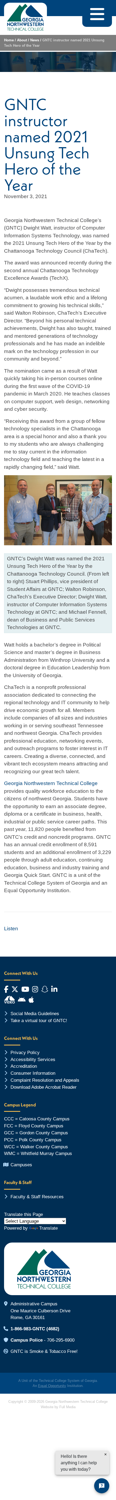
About (22, 40)
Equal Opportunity (52, 1386)
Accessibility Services (33, 1059)
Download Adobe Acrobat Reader (44, 1087)
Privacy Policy (25, 1052)
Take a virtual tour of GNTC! (39, 1020)
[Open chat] (101, 1485)
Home (9, 40)
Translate (48, 1228)
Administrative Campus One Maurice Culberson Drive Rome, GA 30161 (40, 1310)
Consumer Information (33, 1073)
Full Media (67, 1407)
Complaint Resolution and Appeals (45, 1080)
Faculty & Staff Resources (37, 1196)
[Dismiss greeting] (105, 1454)
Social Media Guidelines (35, 1013)
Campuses (21, 1164)
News (34, 40)
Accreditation (24, 1066)
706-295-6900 (60, 1340)
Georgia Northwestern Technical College (51, 783)
